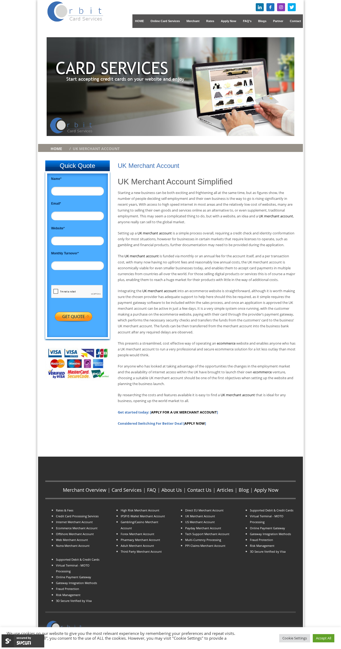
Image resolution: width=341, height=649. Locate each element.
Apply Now (266, 490)
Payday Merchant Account (203, 528)
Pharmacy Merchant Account (140, 540)
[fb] (270, 7)
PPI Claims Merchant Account (205, 546)
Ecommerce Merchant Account (77, 528)
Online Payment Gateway (73, 577)
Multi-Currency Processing (203, 540)
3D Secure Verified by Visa (74, 601)
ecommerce (226, 343)
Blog (244, 490)
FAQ (151, 490)
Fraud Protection (67, 589)
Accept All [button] (323, 638)
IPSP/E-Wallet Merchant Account (143, 516)
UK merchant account (276, 216)
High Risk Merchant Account (140, 510)
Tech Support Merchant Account (207, 534)
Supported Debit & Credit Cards (77, 559)
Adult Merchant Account (137, 546)
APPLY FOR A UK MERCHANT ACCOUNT (184, 412)
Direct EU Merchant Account (204, 510)
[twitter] (292, 7)
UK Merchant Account (200, 516)
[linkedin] (260, 7)
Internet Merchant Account (74, 522)
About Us (171, 490)
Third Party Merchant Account (141, 551)
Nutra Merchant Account (73, 546)
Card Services (127, 490)
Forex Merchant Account (137, 534)
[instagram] (281, 7)
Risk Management (68, 595)
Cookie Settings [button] (294, 638)
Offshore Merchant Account (75, 534)
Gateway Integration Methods (76, 583)
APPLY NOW (194, 423)
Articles (225, 490)
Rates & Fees (64, 510)
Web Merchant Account (72, 540)
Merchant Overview (84, 490)
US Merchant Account (200, 522)
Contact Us (199, 490)
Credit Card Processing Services (77, 516)
